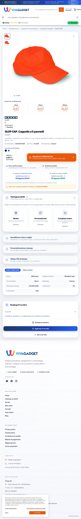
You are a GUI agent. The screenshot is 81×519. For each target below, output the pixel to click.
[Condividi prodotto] (73, 36)
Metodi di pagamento (13, 439)
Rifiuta (6, 512)
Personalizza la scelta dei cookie (36, 508)
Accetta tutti (37, 512)
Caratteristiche (12, 270)
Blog (6, 416)
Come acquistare (11, 446)
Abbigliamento (14, 29)
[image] (7, 36)
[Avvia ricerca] (61, 9)
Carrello (8, 409)
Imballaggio (27, 270)
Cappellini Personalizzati (29, 29)
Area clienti (9, 412)
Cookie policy (10, 433)
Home (5, 29)
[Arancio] (6, 151)
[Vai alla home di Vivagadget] (17, 9)
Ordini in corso (73, 2)
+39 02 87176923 (41, 186)
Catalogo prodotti (11, 399)
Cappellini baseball (46, 29)
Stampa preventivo (42, 322)
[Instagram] (16, 381)
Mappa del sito (10, 443)
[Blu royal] (9, 151)
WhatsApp (74, 23)
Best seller (9, 406)
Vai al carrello (42, 335)
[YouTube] (7, 381)
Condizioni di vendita (13, 436)
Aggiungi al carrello (42, 328)
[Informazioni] (29, 176)
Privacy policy (10, 429)
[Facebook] (12, 381)
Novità (7, 402)
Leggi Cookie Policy (11, 508)
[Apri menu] (3, 17)
